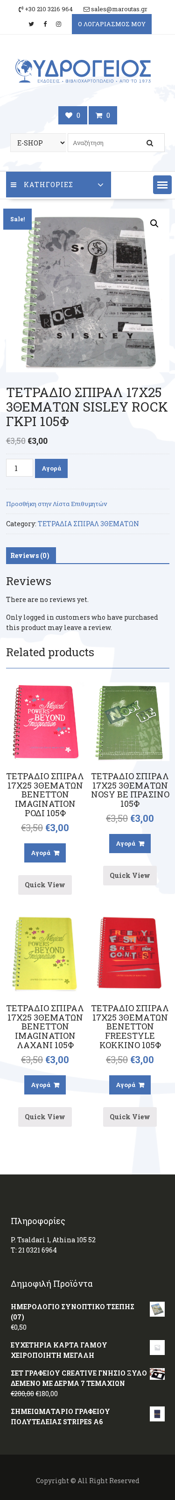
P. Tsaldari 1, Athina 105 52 (53, 1239)
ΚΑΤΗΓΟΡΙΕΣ (48, 184)
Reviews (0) (29, 555)
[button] (162, 184)
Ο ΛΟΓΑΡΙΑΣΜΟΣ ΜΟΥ (112, 24)
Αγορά (51, 468)
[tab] (30, 555)
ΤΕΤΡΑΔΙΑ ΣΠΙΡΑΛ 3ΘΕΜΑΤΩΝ (88, 523)
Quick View (45, 884)
